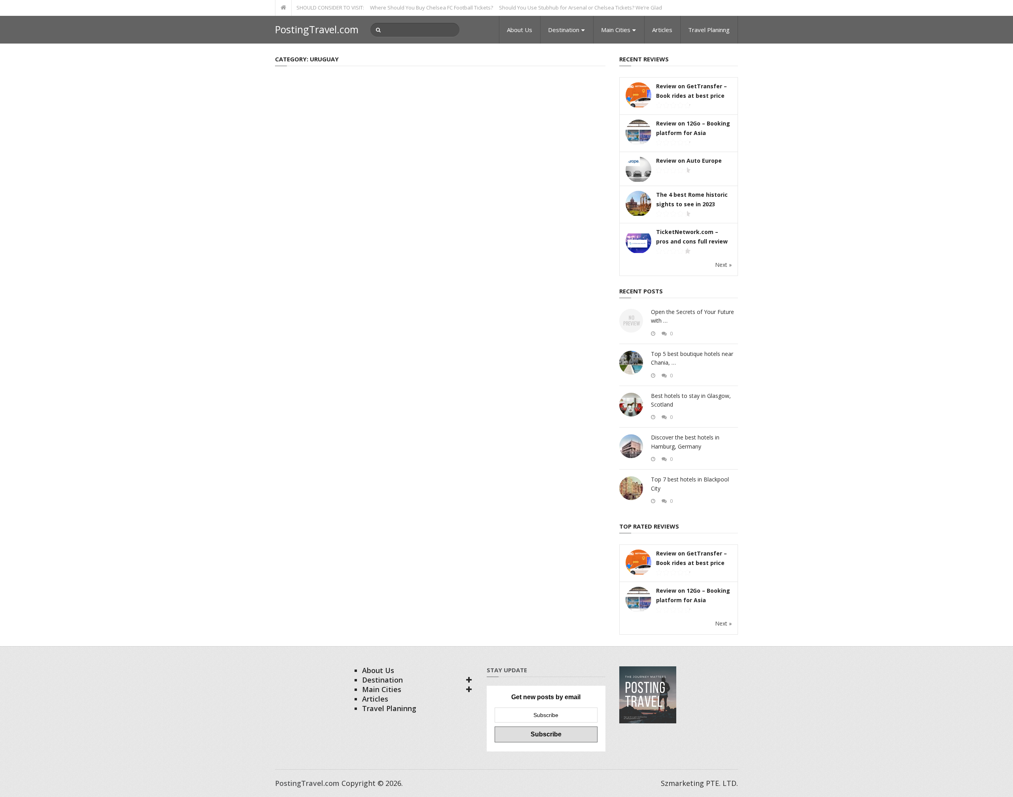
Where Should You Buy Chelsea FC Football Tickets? (415, 7)
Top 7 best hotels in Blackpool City (690, 484)
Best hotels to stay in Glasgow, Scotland (691, 400)
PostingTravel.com (317, 29)
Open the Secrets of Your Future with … (692, 316)
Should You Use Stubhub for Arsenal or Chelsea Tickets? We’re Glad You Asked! (578, 7)
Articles (662, 30)
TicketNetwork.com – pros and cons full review (692, 236)
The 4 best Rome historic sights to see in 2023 (692, 199)
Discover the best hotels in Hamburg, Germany (685, 442)
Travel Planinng (709, 30)
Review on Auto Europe (689, 160)
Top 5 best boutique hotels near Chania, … (692, 358)
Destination (563, 30)
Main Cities (615, 30)
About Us (519, 30)
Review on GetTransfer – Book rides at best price (691, 90)
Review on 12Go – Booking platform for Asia (693, 128)
